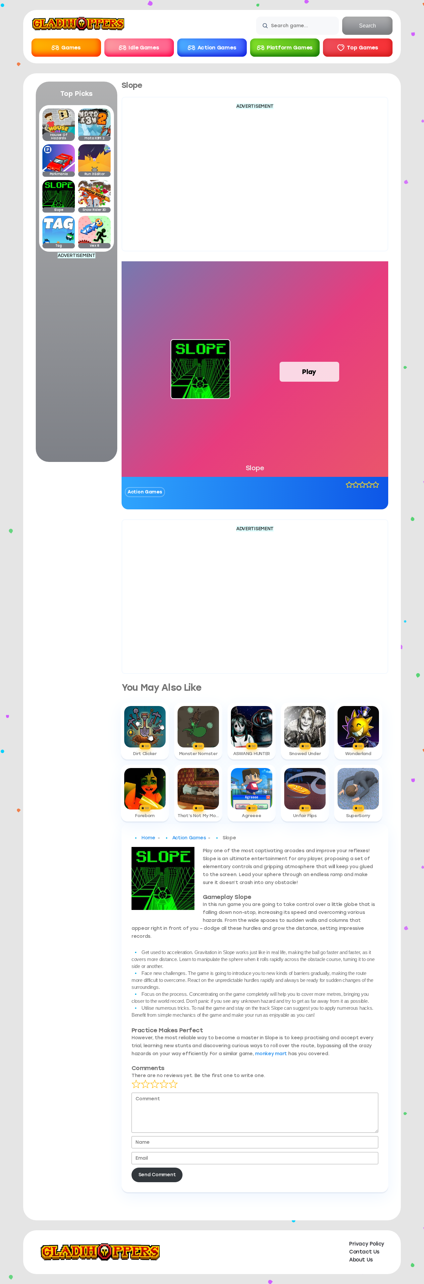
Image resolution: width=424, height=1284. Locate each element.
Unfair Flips (305, 815)
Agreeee (251, 815)
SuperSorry (358, 815)
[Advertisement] (76, 359)
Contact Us (364, 1252)
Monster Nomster (198, 753)
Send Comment (157, 1175)
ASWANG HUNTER (251, 753)
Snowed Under (305, 753)
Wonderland (358, 753)
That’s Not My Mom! (198, 815)
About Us (361, 1260)
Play (309, 372)
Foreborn (145, 815)
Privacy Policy (366, 1244)
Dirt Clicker (145, 753)
